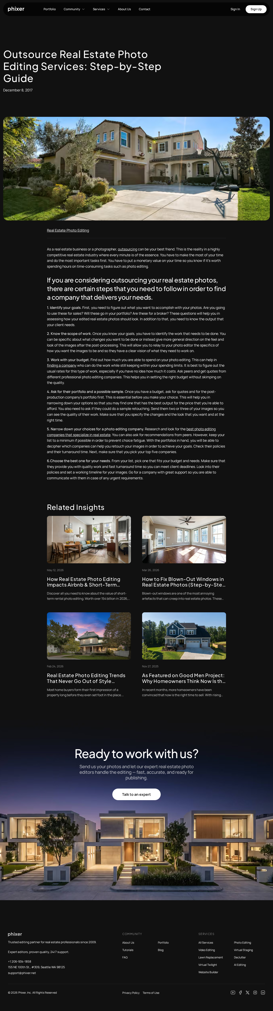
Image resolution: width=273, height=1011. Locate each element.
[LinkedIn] (263, 993)
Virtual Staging (243, 950)
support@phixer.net (22, 973)
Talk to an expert (136, 794)
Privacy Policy (130, 993)
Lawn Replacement (210, 957)
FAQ (125, 957)
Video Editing (206, 950)
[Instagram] (255, 992)
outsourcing (127, 249)
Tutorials (127, 950)
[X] (247, 992)
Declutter (240, 957)
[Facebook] (240, 993)
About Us (124, 9)
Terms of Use (151, 993)
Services (99, 9)
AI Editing (240, 965)
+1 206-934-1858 (19, 961)
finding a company (61, 365)
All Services (205, 942)
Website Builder (208, 972)
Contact (144, 9)
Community (72, 9)
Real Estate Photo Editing (68, 230)
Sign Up (256, 9)
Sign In (235, 9)
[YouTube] (233, 992)
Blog (160, 950)
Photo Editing (242, 942)
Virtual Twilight (207, 965)
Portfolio (50, 9)
